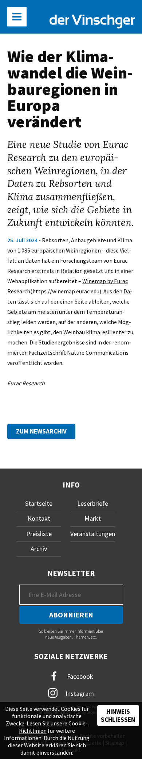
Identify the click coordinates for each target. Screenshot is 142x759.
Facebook (79, 676)
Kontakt (39, 518)
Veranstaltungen (92, 533)
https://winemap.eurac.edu (65, 291)
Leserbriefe (92, 503)
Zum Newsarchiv (41, 431)
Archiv (39, 548)
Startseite (38, 503)
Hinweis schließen (118, 716)
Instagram (79, 693)
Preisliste (39, 533)
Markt (92, 518)
